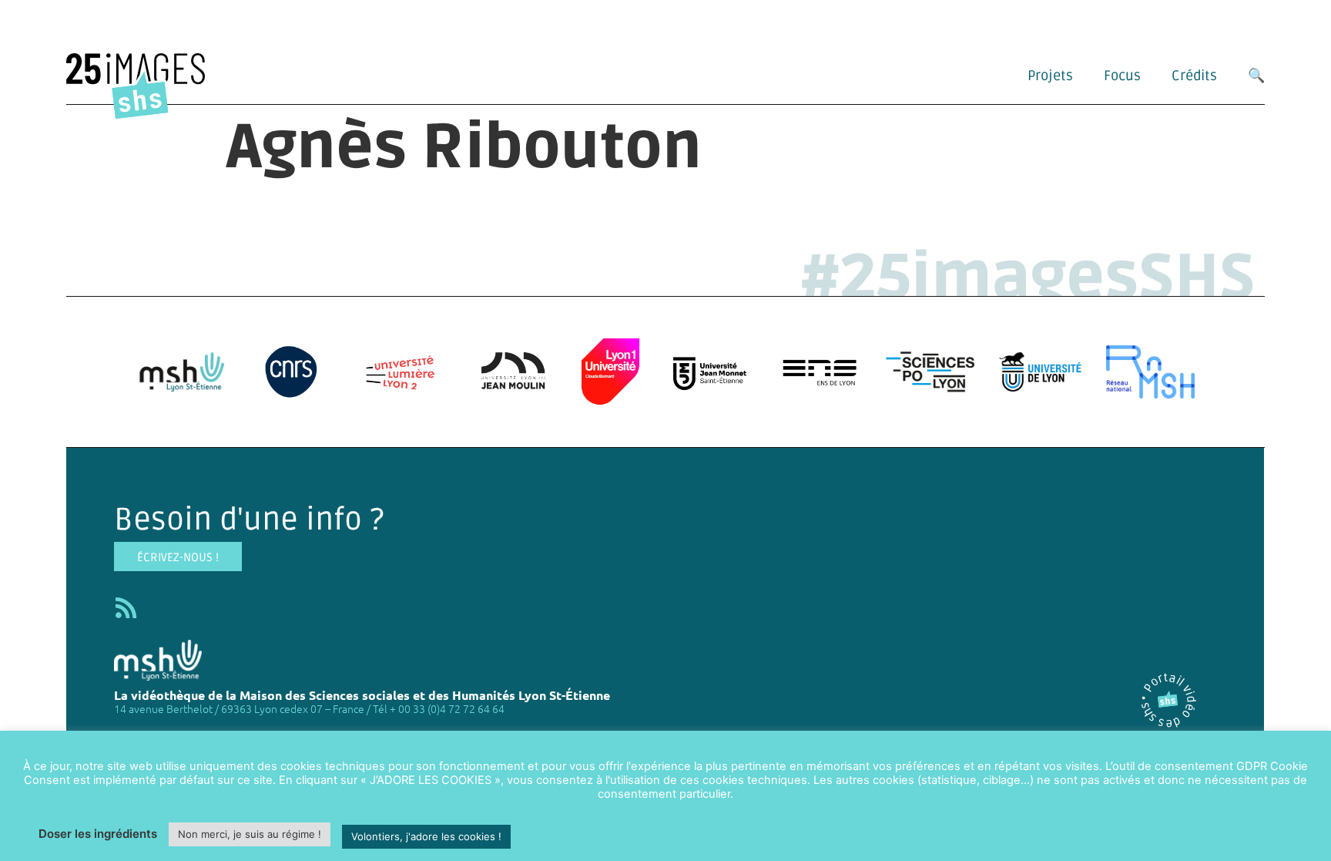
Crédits (1194, 75)
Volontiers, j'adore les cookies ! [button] (426, 836)
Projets (1050, 75)
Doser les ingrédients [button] (98, 833)
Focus (1122, 75)
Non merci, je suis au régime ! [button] (249, 834)
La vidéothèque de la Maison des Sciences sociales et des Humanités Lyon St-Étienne (362, 695)
